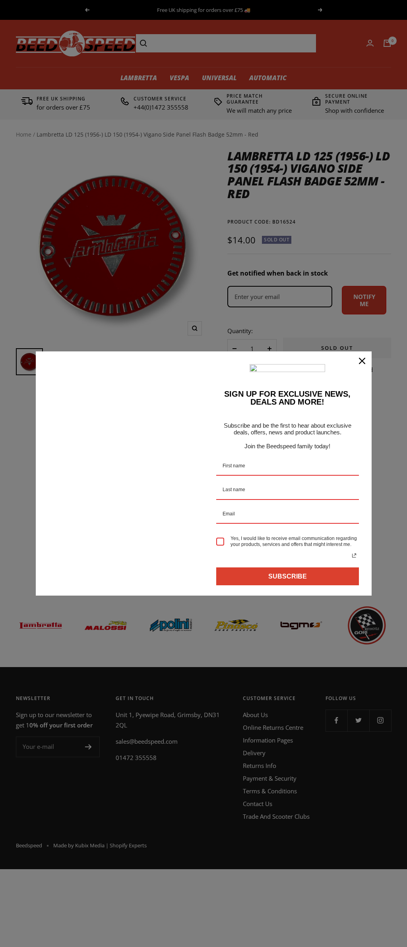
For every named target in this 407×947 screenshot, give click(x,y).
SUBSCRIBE (287, 576)
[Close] (362, 360)
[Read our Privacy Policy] (354, 555)
